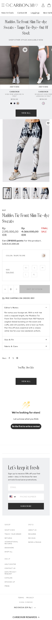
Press (7, 586)
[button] (26, 617)
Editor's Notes (11, 308)
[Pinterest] (17, 358)
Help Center (10, 564)
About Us (32, 530)
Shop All (8, 552)
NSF (4, 210)
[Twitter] (13, 358)
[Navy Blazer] (14, 103)
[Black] (11, 103)
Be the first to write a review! (26, 426)
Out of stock (35, 289)
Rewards (32, 534)
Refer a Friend (34, 542)
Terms (21, 598)
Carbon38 (22, 13)
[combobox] (13, 497)
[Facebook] (9, 358)
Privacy (30, 598)
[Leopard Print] (18, 103)
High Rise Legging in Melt (14, 95)
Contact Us (10, 568)
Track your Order (13, 534)
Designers (9, 548)
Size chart (10, 272)
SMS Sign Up (10, 582)
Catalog (8, 578)
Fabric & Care (11, 346)
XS (26, 268)
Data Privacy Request (10, 573)
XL (34, 274)
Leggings (35, 13)
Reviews (31, 538)
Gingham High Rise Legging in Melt (43, 95)
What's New (10, 530)
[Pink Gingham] (43, 103)
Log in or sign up (10, 243)
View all (26, 113)
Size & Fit (9, 340)
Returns (8, 538)
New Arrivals (7, 13)
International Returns (11, 543)
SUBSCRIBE (26, 506)
